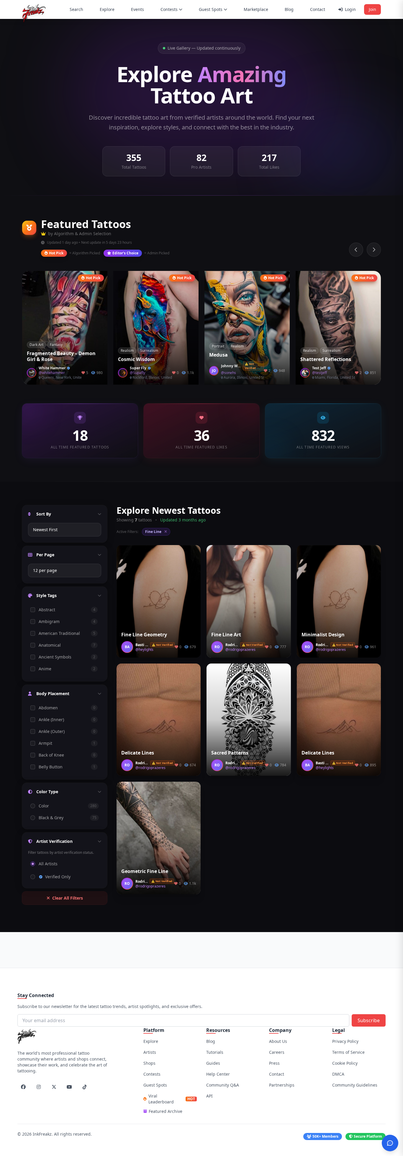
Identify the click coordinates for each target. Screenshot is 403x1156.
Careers (276, 1052)
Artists (149, 1052)
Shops (149, 1063)
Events (137, 9)
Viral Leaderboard (171, 1099)
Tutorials (214, 1052)
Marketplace (256, 9)
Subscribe (369, 1020)
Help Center (218, 1074)
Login (350, 9)
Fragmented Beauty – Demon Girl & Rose (61, 356)
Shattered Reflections (325, 359)
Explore (107, 9)
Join (372, 9)
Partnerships (281, 1085)
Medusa (218, 355)
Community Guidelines (354, 1085)
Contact (317, 9)
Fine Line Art (226, 635)
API (209, 1096)
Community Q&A (222, 1085)
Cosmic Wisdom (136, 359)
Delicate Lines (137, 753)
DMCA (338, 1074)
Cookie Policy (345, 1063)
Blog (289, 9)
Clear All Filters (67, 898)
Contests (169, 9)
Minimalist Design (323, 635)
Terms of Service (348, 1052)
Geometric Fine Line (144, 871)
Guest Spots (210, 9)
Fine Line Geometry (144, 635)
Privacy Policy (345, 1041)
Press (274, 1063)
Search (76, 9)
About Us (278, 1041)
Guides (213, 1063)
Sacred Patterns (229, 753)
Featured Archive (165, 1111)
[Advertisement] (201, 949)
